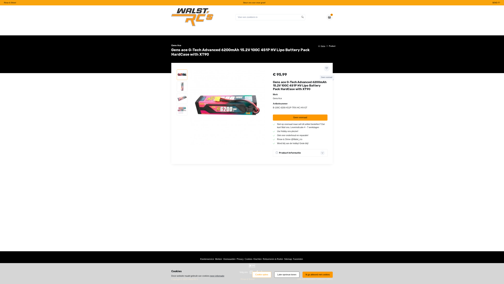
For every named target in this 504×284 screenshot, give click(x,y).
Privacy (240, 259)
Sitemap (288, 259)
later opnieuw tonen (286, 274)
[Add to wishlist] (327, 68)
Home (230, 32)
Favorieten (298, 259)
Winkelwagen (258, 32)
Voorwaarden (229, 259)
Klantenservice (207, 259)
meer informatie (217, 276)
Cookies (248, 259)
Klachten (257, 259)
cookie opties (261, 274)
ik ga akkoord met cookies (318, 274)
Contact (272, 32)
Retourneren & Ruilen (273, 259)
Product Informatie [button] (290, 153)
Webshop (242, 32)
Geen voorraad (300, 117)
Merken (218, 259)
